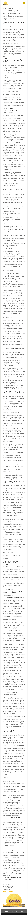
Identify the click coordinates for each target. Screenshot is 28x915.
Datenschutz (15, 911)
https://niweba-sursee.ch (9, 891)
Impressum (7, 911)
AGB (22, 911)
